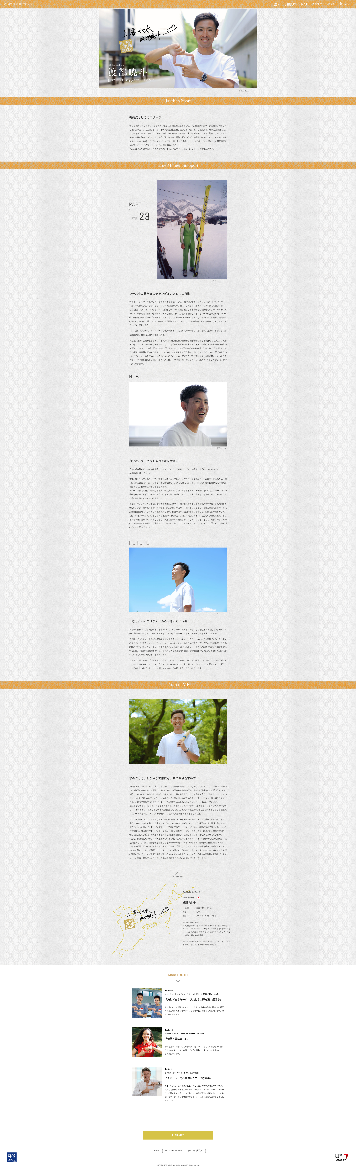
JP (340, 4)
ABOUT (317, 4)
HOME (330, 4)
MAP (304, 4)
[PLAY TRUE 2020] (12, 1157)
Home (156, 1150)
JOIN (276, 4)
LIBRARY (290, 4)
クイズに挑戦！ (195, 1150)
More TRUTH (178, 975)
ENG (347, 4)
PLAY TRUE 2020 (173, 1150)
